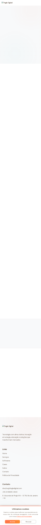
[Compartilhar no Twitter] (11, 291)
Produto (20, 318)
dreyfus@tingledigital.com (12, 488)
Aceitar (12, 522)
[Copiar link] (22, 291)
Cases (20, 308)
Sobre (4, 468)
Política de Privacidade (10, 475)
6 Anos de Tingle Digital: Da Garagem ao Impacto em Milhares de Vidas (20, 411)
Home (12, 25)
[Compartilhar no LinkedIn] (6, 291)
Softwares (6, 461)
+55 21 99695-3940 (9, 492)
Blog (18, 25)
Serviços (5, 457)
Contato (5, 472)
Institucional (20, 313)
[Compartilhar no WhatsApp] (17, 291)
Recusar (28, 522)
